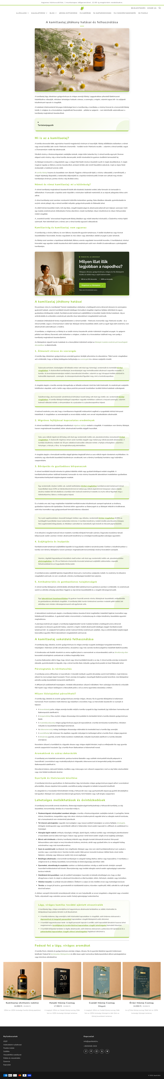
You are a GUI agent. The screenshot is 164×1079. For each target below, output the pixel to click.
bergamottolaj (45, 716)
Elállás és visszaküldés (11, 1058)
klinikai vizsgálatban (89, 486)
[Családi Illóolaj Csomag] (102, 981)
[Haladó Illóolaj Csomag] (62, 981)
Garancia (6, 1061)
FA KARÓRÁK (85, 13)
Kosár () (152, 8)
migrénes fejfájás (79, 425)
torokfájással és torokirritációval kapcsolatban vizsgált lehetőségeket (80, 925)
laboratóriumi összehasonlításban (55, 598)
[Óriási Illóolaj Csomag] (142, 981)
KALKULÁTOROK (38, 13)
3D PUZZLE (143, 13)
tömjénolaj (44, 737)
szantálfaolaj (44, 733)
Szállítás (6, 1051)
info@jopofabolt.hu (91, 1041)
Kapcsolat (7, 1065)
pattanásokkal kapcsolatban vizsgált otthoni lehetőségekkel (63, 931)
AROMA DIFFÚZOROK (68, 13)
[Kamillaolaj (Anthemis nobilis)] (22, 981)
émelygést (121, 823)
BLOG (52, 13)
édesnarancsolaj (47, 729)
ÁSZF (5, 1041)
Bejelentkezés (138, 8)
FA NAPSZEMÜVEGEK (102, 13)
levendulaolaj (45, 709)
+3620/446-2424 (90, 1046)
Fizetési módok (8, 1048)
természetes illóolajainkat (60, 954)
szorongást (85, 359)
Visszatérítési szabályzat (12, 1055)
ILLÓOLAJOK (21, 13)
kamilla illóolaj (41, 172)
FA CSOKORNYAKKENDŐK (125, 13)
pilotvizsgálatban (45, 561)
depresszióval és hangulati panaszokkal (55, 919)
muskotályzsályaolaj (47, 723)
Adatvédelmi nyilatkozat (12, 1045)
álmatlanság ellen (121, 652)
